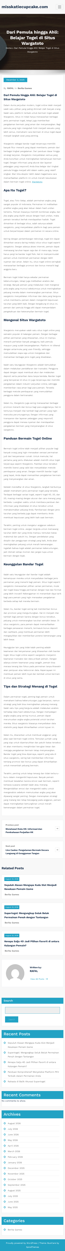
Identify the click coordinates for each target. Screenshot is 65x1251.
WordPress (32, 1243)
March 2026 (14, 1151)
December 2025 (16, 1168)
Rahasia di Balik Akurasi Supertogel (26, 1081)
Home (9, 48)
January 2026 (15, 1162)
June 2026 (13, 1134)
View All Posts (37, 979)
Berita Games (25, 88)
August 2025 (14, 1190)
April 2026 (13, 1146)
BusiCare (52, 1243)
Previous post (12, 825)
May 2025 (13, 1207)
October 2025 (15, 1179)
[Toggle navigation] (60, 7)
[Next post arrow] (57, 850)
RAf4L (10, 88)
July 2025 (13, 1196)
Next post (10, 846)
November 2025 (16, 1173)
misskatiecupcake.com (25, 6)
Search (8, 1000)
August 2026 (14, 1123)
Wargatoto (37, 182)
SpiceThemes (32, 1247)
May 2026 (13, 1140)
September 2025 (16, 1185)
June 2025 (13, 1201)
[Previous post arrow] (57, 828)
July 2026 (13, 1129)
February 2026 (15, 1157)
